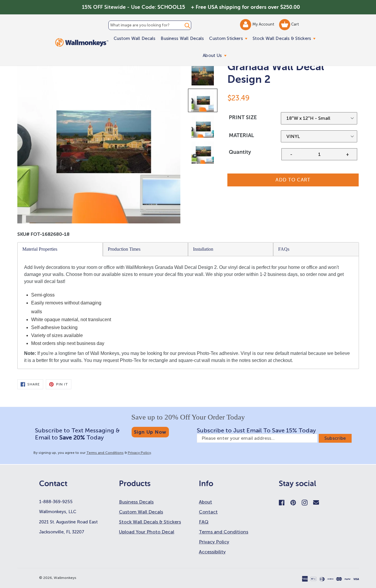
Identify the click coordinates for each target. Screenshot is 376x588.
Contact (208, 512)
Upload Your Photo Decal (146, 532)
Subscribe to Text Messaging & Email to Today (77, 434)
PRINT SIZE (243, 117)
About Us (216, 55)
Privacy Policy (139, 453)
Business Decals (136, 502)
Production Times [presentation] (124, 249)
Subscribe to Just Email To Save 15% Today (256, 430)
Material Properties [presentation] (39, 249)
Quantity (240, 152)
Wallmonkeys (65, 578)
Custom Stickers (229, 38)
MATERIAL (241, 135)
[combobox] (149, 25)
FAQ (204, 522)
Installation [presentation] (203, 249)
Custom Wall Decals (135, 38)
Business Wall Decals (182, 38)
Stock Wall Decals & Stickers (285, 38)
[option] (203, 76)
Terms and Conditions (105, 453)
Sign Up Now (150, 432)
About (205, 502)
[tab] (60, 249)
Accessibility (212, 552)
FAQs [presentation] (283, 249)
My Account (263, 24)
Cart (294, 24)
